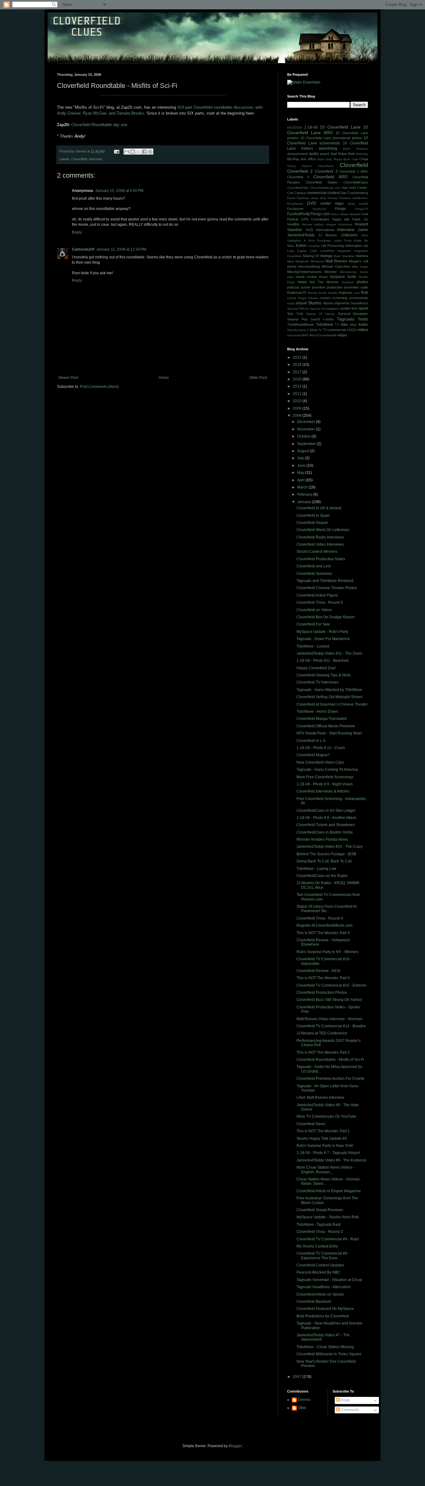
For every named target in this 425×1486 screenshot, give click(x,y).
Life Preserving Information (341, 246)
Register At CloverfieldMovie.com (325, 925)
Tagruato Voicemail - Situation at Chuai (329, 1280)
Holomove (345, 224)
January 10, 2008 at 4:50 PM (119, 191)
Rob (364, 292)
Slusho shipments (336, 303)
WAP (304, 335)
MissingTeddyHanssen (304, 272)
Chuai (363, 159)
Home (164, 377)
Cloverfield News (311, 1124)
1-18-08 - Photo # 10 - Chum (321, 748)
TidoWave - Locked (313, 646)
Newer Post (68, 377)
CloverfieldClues (355, 182)
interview (95, 159)
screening (339, 298)
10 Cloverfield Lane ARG (327, 130)
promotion (351, 287)
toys (353, 324)
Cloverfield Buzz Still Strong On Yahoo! (329, 999)
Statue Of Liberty (320, 314)
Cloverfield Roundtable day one (99, 124)
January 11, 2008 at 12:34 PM (121, 249)
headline (293, 224)
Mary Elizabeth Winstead (305, 261)
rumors (325, 298)
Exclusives (295, 209)
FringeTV (361, 209)
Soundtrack (359, 303)
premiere (318, 287)
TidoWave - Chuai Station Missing (325, 1347)
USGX (352, 330)
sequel (301, 303)
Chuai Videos (299, 166)
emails (363, 203)
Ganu (335, 214)
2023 (297, 357)
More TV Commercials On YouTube (326, 1116)
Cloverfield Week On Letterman (323, 530)
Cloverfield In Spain (313, 515)
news (302, 282)
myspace (337, 277)
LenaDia (314, 246)
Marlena (362, 256)
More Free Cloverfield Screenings (325, 777)
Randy (312, 292)
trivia (313, 330)
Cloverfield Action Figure (317, 595)
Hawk (356, 219)
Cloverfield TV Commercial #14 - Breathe (331, 1026)
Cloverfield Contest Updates (320, 1265)
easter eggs (331, 203)
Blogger (235, 1446)
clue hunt (349, 187)
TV (320, 330)
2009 (297, 408)
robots (291, 298)
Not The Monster (324, 282)
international (325, 230)
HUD (309, 230)
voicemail (293, 335)
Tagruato (345, 318)
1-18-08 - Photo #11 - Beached (322, 660)
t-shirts (328, 319)
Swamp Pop (297, 319)
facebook (319, 209)
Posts (345, 1400)
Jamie (363, 230)
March (303, 487)
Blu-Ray (293, 159)
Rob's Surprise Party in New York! (325, 1145)
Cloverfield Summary (314, 573)
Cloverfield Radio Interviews (320, 537)
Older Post (258, 377)
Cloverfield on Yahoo (314, 610)
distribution (360, 198)
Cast (355, 159)
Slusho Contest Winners (317, 551)
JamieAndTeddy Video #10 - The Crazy (330, 846)
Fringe (340, 209)
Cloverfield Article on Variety (320, 1294)
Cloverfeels (326, 166)
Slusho (314, 302)
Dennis (304, 1399)
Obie (302, 1408)
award (324, 154)
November (306, 429)
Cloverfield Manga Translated (322, 718)
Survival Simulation (353, 314)
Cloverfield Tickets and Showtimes (326, 825)
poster (306, 287)
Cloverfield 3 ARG (353, 171)
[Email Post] (116, 151)
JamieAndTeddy (301, 235)
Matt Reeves (336, 261)
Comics (300, 193)
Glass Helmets (350, 214)
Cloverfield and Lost (313, 566)
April (301, 480)
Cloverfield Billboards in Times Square (329, 1354)
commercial (316, 193)
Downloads (295, 203)
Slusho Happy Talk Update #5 (322, 1138)
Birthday (362, 154)
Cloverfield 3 (326, 171)
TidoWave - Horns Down (317, 711)
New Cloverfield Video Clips (320, 762)
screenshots (358, 298)
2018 (297, 364)
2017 (297, 372)
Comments (349, 1410)
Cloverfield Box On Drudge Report (325, 617)
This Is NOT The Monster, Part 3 (323, 978)
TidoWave (324, 324)
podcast (293, 287)
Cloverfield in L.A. (311, 740)
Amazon (362, 148)
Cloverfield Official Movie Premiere (326, 726)
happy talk (341, 219)
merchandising (309, 266)
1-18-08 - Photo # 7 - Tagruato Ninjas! (328, 1153)
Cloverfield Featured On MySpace (325, 1308)
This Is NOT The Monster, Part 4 (323, 933)
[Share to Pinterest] (150, 151)
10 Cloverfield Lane (340, 127)
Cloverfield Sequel (312, 522)
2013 (297, 386)
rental (322, 292)
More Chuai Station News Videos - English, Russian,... (326, 1169)
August (303, 451)
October (304, 436)
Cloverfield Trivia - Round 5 (320, 602)
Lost (313, 250)
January (304, 502)
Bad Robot (339, 154)
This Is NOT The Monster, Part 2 (323, 1052)
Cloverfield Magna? (313, 755)
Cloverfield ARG (330, 176)
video (362, 329)
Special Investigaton (324, 308)
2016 (297, 379)
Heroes (307, 224)
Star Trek (295, 314)
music (323, 277)
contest (333, 193)
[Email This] (127, 151)
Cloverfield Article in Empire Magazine (329, 1191)
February (305, 494)
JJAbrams (349, 235)
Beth (351, 154)
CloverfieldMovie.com (325, 187)
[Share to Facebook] (144, 151)
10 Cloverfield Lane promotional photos (331, 138)
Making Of (311, 256)
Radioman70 (296, 292)
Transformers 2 (298, 330)
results (332, 292)
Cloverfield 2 (300, 171)
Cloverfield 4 (298, 177)
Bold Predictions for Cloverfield (323, 1316)
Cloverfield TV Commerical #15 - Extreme (332, 985)
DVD (311, 203)
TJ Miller (341, 324)
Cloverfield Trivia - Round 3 (320, 1231)
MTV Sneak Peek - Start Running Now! (329, 733)
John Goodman (319, 240)
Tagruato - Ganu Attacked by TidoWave (329, 690)
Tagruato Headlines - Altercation (324, 1287)
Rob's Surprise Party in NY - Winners (327, 952)
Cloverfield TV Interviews (318, 682)
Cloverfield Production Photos (322, 992)
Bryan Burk (342, 159)
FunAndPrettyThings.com (308, 214)
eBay (351, 203)
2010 (297, 401)
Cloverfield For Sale (313, 624)
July (301, 458)
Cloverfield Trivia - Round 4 (320, 918)
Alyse (347, 148)
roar (357, 292)
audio (314, 154)
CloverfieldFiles (298, 187)
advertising (328, 148)
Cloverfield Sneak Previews (320, 1210)
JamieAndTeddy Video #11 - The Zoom (329, 653)
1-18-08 (311, 127)
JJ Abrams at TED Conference (322, 1033)
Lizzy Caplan (297, 250)
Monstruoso (348, 272)
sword (315, 319)
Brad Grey (325, 159)
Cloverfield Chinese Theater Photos (327, 588)
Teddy (363, 319)
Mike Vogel (360, 266)
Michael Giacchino (336, 266)
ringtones (346, 292)
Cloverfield (79, 159)
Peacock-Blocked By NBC (318, 1272)
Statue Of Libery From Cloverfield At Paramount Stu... (327, 908)
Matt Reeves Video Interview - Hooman (329, 1019)
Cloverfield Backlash (314, 1301)
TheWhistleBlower (300, 324)
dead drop (318, 198)
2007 (297, 1377)
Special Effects (298, 308)
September (307, 444)
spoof (363, 308)
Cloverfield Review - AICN (318, 971)
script (291, 303)
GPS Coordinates (315, 219)
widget (342, 335)
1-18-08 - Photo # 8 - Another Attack (326, 818)
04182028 (294, 127)
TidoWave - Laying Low (316, 868)
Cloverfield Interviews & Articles (323, 791)
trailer (363, 324)
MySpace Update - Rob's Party (322, 631)
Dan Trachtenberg (354, 193)
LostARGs (327, 250)
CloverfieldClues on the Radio (322, 876)
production (335, 287)
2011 (297, 394)
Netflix (352, 277)
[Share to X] (138, 151)
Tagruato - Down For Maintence (323, 639)
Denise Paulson (339, 198)
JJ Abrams (327, 235)
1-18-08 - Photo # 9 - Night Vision (325, 784)
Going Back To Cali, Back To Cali (324, 861)
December (306, 422)
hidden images (325, 224)
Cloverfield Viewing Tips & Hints (324, 675)
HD (366, 219)
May (301, 472)
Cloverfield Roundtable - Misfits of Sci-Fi (330, 1059)
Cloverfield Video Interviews (320, 544)
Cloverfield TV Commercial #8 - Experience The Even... (323, 1255)
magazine (344, 250)
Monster (331, 272)
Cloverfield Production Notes (321, 559)
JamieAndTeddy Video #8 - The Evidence (332, 1160)
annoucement (297, 154)
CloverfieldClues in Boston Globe (325, 832)
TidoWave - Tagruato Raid (319, 1224)
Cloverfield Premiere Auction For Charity (330, 1078)
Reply (77, 232)
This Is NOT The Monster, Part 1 (323, 1131)
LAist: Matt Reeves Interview (320, 1097)
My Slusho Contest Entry (317, 1246)
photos (362, 282)
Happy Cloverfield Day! (316, 668)
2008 (297, 415)
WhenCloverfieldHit (322, 335)
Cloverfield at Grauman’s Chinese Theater (332, 704)
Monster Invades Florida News (322, 839)
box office (308, 159)
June (301, 465)
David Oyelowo (298, 198)
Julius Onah (343, 240)
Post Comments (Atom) (99, 386)
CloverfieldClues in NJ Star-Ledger (326, 810)
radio (364, 287)
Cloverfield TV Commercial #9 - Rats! (328, 1239)
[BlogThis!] (132, 151)
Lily (365, 246)
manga (326, 256)
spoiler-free (348, 308)
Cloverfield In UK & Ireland (319, 508)
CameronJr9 (83, 249)
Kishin (301, 245)
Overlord (348, 282)
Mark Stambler (344, 256)
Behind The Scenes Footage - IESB (326, 854)
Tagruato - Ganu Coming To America (327, 769)
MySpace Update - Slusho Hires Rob (328, 1217)
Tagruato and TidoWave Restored (325, 581)
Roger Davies (308, 298)
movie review (306, 277)
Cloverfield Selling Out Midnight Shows (329, 697)
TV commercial (334, 330)
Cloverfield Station (322, 182)
